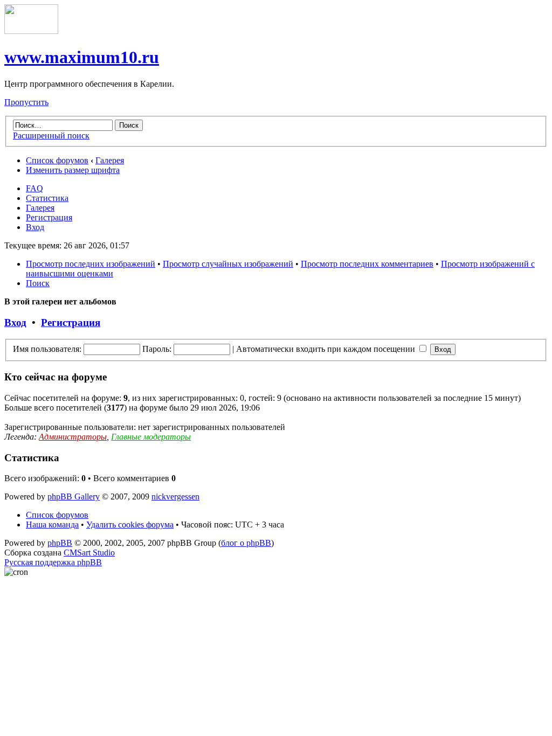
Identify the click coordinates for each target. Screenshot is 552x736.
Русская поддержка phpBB (53, 562)
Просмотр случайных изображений (228, 263)
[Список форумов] (31, 31)
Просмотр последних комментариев (367, 263)
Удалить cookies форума (130, 524)
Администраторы (73, 436)
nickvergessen (175, 496)
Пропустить (26, 102)
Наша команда (52, 524)
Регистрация (49, 217)
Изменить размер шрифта (73, 170)
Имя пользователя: (47, 348)
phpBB (59, 542)
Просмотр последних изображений (90, 263)
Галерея (109, 160)
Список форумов (57, 160)
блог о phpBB (246, 542)
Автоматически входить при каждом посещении (326, 348)
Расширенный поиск (51, 135)
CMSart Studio (89, 552)
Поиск (38, 283)
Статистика (47, 198)
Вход (35, 227)
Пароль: (156, 348)
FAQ (34, 188)
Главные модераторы (151, 436)
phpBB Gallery (73, 496)
